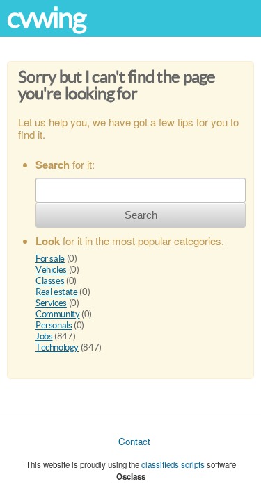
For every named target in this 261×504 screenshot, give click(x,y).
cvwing (46, 17)
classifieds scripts (173, 464)
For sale (50, 258)
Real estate (56, 292)
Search (141, 215)
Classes (49, 281)
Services (51, 303)
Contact (134, 441)
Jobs (43, 336)
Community (57, 314)
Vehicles (51, 269)
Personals (53, 325)
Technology (57, 347)
